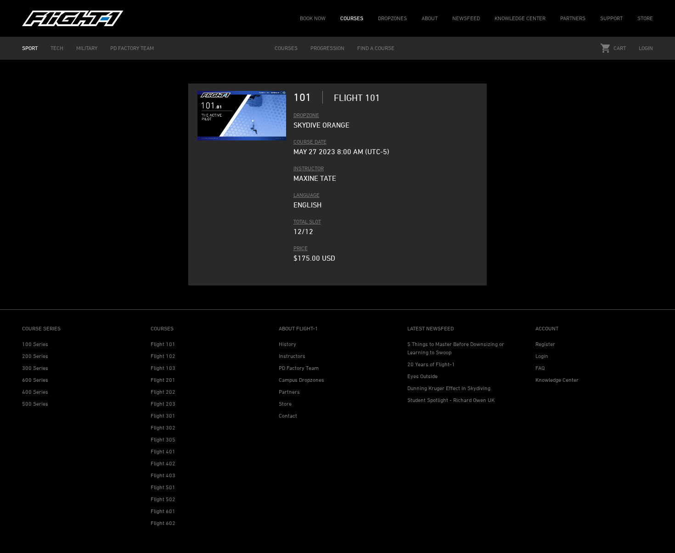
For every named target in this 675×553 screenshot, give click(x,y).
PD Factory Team (299, 367)
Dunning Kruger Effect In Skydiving (448, 388)
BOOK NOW (313, 18)
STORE (645, 18)
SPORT (30, 48)
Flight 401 (163, 451)
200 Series (35, 355)
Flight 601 (163, 511)
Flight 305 (163, 439)
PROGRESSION (327, 48)
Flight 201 (163, 379)
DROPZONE (306, 115)
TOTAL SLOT (307, 221)
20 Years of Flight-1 (431, 364)
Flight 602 (163, 522)
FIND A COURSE (375, 48)
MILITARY (86, 48)
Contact (288, 415)
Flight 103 (163, 367)
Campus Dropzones (301, 379)
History (287, 344)
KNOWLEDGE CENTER (520, 18)
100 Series (35, 344)
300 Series (35, 367)
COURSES (351, 18)
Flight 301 (163, 415)
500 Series (35, 403)
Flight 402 (163, 463)
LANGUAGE (306, 194)
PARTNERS (572, 18)
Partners (289, 391)
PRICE (300, 248)
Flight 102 (163, 355)
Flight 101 (163, 344)
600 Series (35, 379)
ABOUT (430, 18)
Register (545, 344)
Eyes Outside (422, 376)
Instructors (292, 355)
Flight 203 (163, 403)
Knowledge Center (557, 379)
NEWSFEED (466, 18)
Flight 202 (163, 391)
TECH (57, 48)
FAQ (540, 367)
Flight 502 (163, 499)
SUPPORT (611, 18)
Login (646, 48)
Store (285, 403)
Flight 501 (163, 487)
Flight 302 (163, 427)
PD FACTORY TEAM (132, 48)
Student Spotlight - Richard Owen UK (451, 400)
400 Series (35, 391)
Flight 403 (163, 475)
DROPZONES (392, 18)
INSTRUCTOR (308, 168)
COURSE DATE (309, 141)
